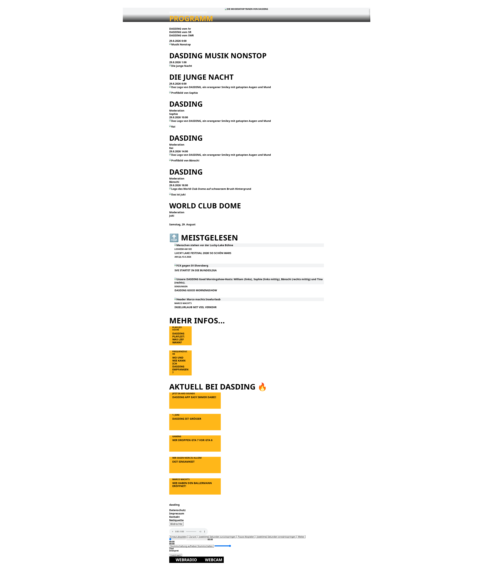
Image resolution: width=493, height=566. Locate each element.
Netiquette (176, 520)
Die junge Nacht (201, 77)
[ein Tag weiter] (170, 227)
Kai (171, 148)
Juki (171, 215)
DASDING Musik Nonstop (218, 55)
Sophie (173, 114)
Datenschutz (177, 510)
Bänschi (174, 182)
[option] (246, 28)
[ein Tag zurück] (170, 221)
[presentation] (180, 44)
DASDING (186, 138)
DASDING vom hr (180, 28)
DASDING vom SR (180, 32)
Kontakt (174, 517)
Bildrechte (176, 524)
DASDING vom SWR (181, 35)
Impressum (176, 513)
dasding (174, 504)
